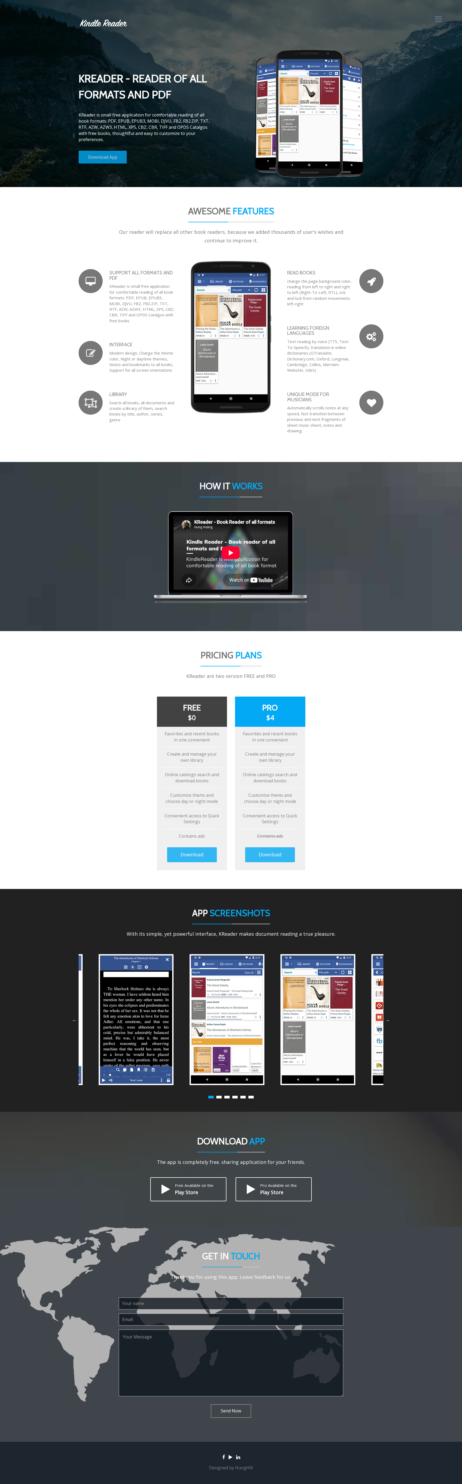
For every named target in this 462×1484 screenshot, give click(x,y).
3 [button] (227, 1097)
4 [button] (235, 1097)
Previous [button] (74, 1019)
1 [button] (211, 1097)
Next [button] (387, 1019)
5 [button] (243, 1097)
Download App (102, 157)
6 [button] (251, 1097)
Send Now (231, 1411)
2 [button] (219, 1097)
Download (191, 854)
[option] (231, 1019)
